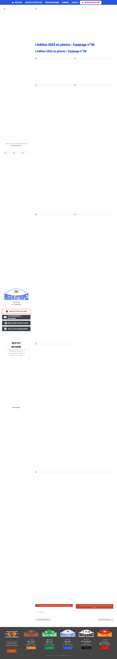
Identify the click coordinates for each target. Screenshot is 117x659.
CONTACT (75, 2)
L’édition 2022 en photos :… (43, 619)
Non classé (41, 612)
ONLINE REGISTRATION (92, 2)
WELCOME (18, 2)
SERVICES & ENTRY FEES (33, 2)
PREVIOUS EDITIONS (52, 2)
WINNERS (65, 2)
